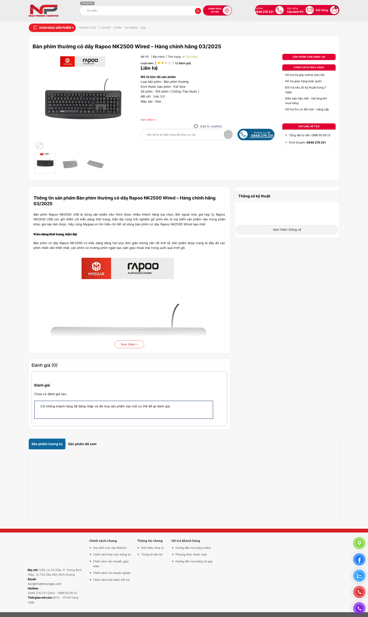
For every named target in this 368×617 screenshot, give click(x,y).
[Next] (124, 102)
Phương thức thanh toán (191, 554)
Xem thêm (128, 344)
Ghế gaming (87, 3)
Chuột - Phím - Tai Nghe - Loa (123, 28)
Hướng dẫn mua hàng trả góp (194, 561)
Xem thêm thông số (287, 229)
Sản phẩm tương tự (47, 444)
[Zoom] (39, 145)
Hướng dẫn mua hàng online (193, 548)
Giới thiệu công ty (152, 548)
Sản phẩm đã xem (82, 444)
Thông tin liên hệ (151, 554)
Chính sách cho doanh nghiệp (112, 573)
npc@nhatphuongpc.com (45, 584)
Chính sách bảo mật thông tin (112, 554)
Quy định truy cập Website (110, 548)
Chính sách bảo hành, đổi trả (111, 580)
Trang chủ (87, 28)
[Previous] (41, 102)
